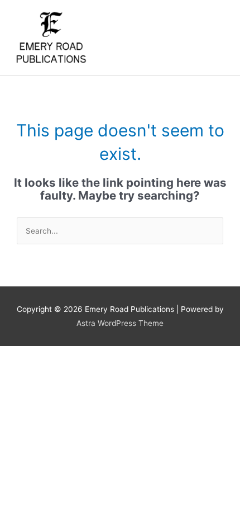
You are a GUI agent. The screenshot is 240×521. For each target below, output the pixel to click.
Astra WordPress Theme (120, 323)
